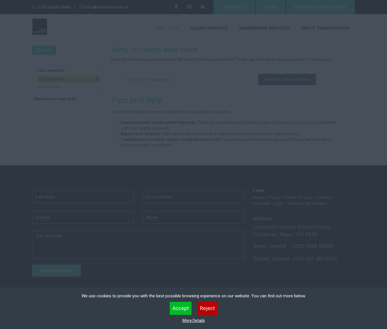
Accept (181, 308)
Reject (207, 308)
